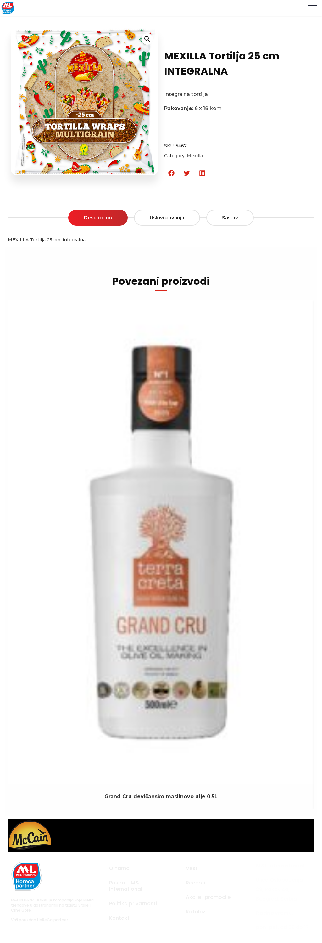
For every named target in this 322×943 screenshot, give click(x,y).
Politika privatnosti (133, 903)
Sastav (230, 218)
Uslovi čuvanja (167, 218)
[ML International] (8, 7)
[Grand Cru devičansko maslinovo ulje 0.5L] (161, 779)
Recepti (195, 882)
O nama (119, 868)
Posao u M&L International (125, 886)
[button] (171, 173)
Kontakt (119, 918)
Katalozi (196, 911)
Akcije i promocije (208, 897)
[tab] (98, 218)
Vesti (192, 868)
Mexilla (195, 156)
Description (98, 218)
